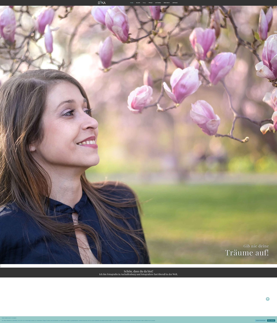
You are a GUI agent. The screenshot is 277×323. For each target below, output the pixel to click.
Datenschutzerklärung (161, 320)
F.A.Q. (144, 2)
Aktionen (158, 2)
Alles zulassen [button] (271, 320)
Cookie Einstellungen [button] (260, 320)
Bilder (138, 2)
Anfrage (175, 2)
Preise (150, 2)
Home (131, 2)
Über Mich (167, 2)
